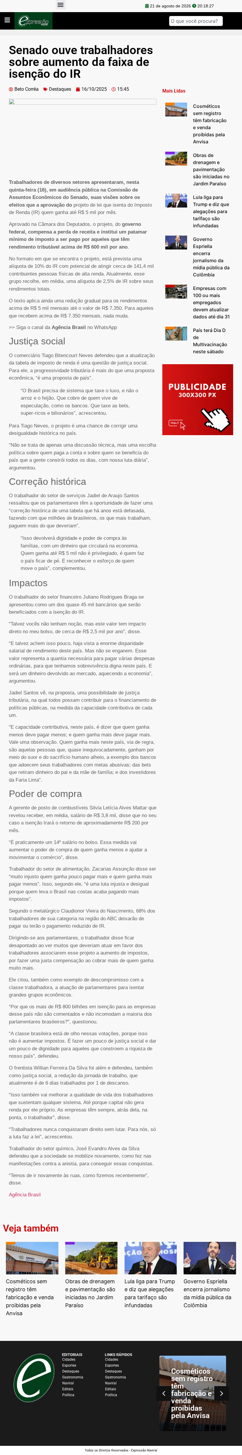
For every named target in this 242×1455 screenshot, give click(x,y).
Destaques (60, 89)
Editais (67, 1389)
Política (68, 1395)
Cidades (68, 1359)
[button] (221, 1393)
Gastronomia (72, 1377)
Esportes (69, 1365)
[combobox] (196, 21)
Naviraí (68, 1383)
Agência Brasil (25, 1195)
